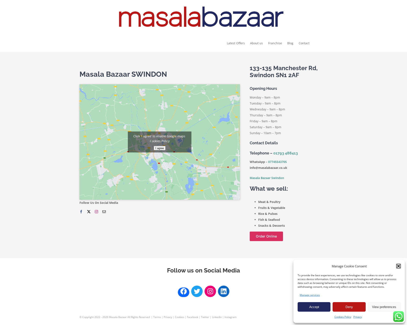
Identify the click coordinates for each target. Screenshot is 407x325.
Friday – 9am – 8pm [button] (263, 121)
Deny (349, 307)
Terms (157, 317)
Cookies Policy (343, 317)
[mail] (104, 211)
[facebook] (81, 211)
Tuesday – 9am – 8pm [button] (265, 103)
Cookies (179, 317)
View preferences (384, 307)
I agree (159, 148)
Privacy (357, 317)
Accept (314, 307)
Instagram (230, 317)
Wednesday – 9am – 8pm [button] (267, 109)
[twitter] (89, 211)
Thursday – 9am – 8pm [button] (266, 115)
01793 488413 (285, 153)
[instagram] (96, 211)
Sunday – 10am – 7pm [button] (265, 133)
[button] (398, 266)
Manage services (310, 295)
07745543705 (278, 162)
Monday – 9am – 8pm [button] (265, 97)
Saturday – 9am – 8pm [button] (265, 127)
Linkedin (217, 317)
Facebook (192, 317)
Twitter (205, 317)
